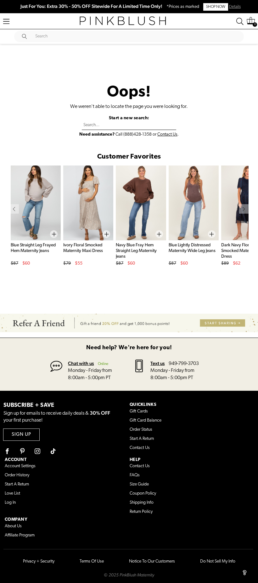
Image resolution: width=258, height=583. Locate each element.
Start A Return (142, 438)
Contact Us (167, 134)
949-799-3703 (184, 363)
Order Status (141, 429)
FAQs (135, 475)
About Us (13, 526)
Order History (17, 475)
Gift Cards (139, 411)
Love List (12, 493)
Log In (10, 502)
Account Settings (20, 466)
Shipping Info (142, 502)
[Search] (240, 21)
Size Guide (139, 484)
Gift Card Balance (145, 420)
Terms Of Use (92, 561)
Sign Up (21, 434)
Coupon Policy (143, 493)
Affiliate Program (20, 535)
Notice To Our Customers (152, 561)
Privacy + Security (38, 561)
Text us (157, 363)
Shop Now (215, 7)
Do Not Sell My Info (217, 561)
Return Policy (141, 511)
